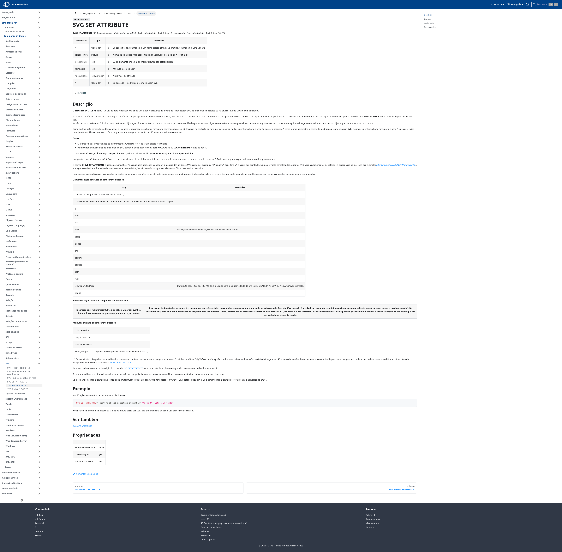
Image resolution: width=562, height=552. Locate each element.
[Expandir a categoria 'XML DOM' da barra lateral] (39, 456)
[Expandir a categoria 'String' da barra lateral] (39, 342)
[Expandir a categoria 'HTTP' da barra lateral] (39, 151)
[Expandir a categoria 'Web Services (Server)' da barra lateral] (39, 441)
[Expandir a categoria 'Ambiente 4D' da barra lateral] (39, 41)
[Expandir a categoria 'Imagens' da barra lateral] (39, 157)
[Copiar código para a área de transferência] (413, 402)
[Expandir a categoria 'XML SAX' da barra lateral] (39, 462)
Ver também (429, 23)
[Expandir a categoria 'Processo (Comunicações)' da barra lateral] (39, 257)
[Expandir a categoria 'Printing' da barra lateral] (39, 252)
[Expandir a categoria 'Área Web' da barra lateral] (39, 46)
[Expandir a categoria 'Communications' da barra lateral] (39, 78)
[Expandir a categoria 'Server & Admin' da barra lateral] (39, 488)
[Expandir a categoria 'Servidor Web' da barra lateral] (39, 326)
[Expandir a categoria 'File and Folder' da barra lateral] (39, 120)
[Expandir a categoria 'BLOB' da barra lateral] (39, 62)
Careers (370, 527)
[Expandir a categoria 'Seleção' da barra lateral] (39, 316)
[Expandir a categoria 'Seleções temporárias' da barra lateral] (39, 321)
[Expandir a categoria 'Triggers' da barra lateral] (39, 420)
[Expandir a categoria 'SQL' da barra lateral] (39, 337)
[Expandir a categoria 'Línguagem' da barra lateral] (39, 194)
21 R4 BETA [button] (496, 4)
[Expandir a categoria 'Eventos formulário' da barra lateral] (39, 115)
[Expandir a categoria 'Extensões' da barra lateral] (39, 493)
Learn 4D (205, 519)
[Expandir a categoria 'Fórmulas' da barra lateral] (39, 130)
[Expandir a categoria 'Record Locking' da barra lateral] (39, 289)
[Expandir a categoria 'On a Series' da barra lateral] (39, 230)
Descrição (428, 15)
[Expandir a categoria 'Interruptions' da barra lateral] (39, 173)
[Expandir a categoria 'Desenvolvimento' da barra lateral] (39, 472)
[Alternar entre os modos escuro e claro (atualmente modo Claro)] (527, 4)
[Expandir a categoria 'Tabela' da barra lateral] (39, 404)
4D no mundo (372, 523)
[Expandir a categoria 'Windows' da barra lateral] (39, 446)
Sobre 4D (370, 515)
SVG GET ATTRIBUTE (133, 368)
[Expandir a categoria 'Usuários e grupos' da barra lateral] (39, 425)
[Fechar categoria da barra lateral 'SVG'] (39, 363)
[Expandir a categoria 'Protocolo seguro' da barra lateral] (39, 274)
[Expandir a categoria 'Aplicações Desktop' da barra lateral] (39, 483)
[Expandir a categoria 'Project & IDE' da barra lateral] (39, 17)
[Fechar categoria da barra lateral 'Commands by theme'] (39, 36)
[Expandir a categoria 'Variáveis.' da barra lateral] (39, 430)
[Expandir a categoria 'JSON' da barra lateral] (39, 178)
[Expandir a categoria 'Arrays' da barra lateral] (39, 57)
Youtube (39, 531)
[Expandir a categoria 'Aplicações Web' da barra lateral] (39, 478)
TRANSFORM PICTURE (120, 362)
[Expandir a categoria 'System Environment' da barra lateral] (39, 399)
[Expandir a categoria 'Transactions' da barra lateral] (39, 414)
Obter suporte (208, 539)
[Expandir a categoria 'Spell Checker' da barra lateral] (39, 332)
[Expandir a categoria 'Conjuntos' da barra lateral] (39, 88)
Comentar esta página (87, 473)
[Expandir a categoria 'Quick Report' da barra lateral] (39, 284)
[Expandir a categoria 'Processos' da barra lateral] (39, 268)
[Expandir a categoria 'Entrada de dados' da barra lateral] (39, 109)
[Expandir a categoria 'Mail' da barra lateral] (39, 204)
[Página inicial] (75, 13)
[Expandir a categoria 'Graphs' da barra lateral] (39, 141)
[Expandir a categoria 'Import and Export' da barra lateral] (39, 162)
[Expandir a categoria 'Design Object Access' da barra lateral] (39, 104)
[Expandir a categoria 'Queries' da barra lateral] (39, 279)
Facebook (39, 523)
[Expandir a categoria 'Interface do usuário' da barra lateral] (39, 167)
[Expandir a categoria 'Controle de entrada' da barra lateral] (39, 94)
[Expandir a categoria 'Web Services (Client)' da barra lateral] (39, 435)
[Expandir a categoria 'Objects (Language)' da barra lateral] (39, 225)
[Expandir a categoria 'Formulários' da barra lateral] (39, 125)
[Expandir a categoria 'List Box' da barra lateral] (39, 199)
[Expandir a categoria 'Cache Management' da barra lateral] (39, 67)
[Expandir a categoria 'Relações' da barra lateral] (39, 300)
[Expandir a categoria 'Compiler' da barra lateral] (39, 83)
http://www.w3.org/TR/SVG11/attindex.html (396, 165)
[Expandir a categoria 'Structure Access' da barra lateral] (39, 347)
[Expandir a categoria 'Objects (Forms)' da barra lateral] (39, 220)
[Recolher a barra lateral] (22, 500)
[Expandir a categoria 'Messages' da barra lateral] (39, 215)
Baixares (205, 531)
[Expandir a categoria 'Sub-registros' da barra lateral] (39, 358)
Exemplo (427, 19)
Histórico (81, 92)
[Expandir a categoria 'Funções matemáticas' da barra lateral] (39, 136)
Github (38, 535)
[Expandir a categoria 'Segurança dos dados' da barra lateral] (39, 310)
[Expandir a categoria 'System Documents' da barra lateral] (39, 393)
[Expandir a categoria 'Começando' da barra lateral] (39, 12)
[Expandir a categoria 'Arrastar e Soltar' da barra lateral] (39, 51)
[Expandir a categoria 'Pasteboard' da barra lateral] (39, 246)
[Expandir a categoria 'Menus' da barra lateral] (39, 209)
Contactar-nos (373, 519)
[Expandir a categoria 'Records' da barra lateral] (39, 295)
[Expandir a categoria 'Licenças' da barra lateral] (39, 188)
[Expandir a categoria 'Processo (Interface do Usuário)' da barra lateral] (39, 263)
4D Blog (39, 515)
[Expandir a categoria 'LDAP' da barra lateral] (39, 183)
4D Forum (40, 519)
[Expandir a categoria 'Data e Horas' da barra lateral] (39, 99)
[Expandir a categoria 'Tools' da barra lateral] (39, 409)
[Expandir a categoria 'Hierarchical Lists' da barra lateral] (39, 146)
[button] (22, 27)
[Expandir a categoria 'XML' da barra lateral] (39, 451)
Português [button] (516, 4)
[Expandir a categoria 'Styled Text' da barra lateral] (39, 353)
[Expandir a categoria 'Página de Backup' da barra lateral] (39, 236)
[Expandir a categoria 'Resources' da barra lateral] (39, 305)
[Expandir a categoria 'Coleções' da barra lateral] (39, 72)
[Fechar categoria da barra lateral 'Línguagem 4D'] (39, 22)
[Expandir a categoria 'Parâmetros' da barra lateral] (39, 241)
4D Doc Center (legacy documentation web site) (224, 523)
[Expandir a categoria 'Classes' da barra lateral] (39, 467)
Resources (206, 535)
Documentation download (213, 515)
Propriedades (430, 27)
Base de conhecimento (212, 527)
